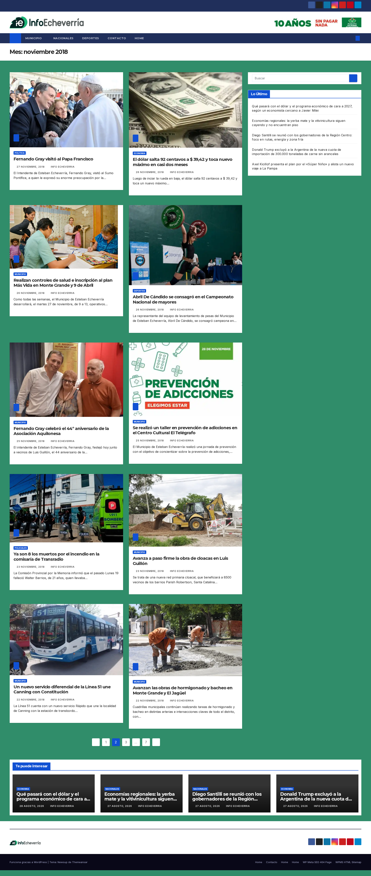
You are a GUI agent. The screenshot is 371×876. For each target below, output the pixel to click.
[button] (351, 38)
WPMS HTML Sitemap (348, 862)
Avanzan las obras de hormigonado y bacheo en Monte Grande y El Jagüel (183, 690)
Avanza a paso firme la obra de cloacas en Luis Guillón (180, 561)
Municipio (34, 38)
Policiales (21, 548)
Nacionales (63, 38)
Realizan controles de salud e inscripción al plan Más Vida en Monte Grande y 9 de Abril (63, 283)
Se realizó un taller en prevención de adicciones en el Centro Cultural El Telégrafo (185, 430)
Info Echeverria (63, 166)
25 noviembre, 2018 (31, 441)
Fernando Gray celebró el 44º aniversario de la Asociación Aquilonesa (61, 431)
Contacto (117, 38)
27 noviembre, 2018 (31, 166)
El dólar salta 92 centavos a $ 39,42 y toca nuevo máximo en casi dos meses (182, 162)
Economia (139, 153)
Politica (20, 153)
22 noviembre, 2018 (31, 699)
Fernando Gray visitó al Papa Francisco (53, 159)
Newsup (62, 862)
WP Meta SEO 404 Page (317, 862)
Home (139, 38)
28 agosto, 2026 (32, 806)
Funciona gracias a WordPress (29, 862)
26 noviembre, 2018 (150, 172)
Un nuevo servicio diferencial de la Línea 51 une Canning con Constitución (62, 689)
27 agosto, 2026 (120, 806)
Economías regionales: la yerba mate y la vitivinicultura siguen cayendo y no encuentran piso (139, 798)
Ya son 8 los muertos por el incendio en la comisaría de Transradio (56, 556)
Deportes (90, 38)
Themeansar (80, 862)
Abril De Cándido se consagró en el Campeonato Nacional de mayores (183, 299)
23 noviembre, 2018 (31, 566)
